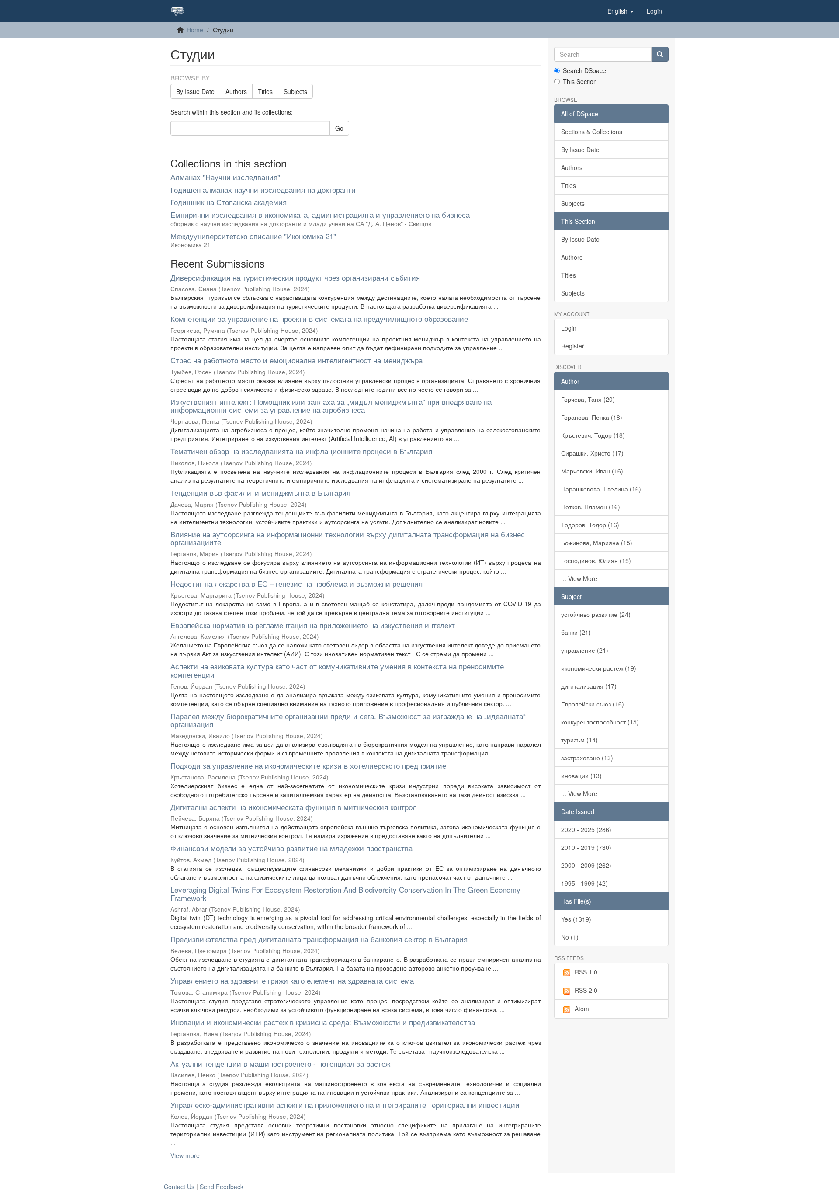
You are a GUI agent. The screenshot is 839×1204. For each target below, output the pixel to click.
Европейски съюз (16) (592, 703)
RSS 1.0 (586, 971)
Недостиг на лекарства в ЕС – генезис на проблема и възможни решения (296, 583)
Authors (236, 91)
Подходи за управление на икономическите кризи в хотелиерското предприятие (308, 765)
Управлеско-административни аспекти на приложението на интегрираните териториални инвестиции (345, 1104)
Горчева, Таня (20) (588, 399)
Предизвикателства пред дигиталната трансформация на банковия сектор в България (319, 938)
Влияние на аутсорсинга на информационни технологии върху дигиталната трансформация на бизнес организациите (347, 538)
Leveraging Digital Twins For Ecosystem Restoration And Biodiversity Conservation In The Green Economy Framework (345, 893)
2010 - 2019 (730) (586, 847)
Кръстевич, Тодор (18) (593, 435)
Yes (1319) (576, 919)
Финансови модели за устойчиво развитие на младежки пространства (291, 847)
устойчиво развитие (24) (596, 614)
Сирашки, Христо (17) (592, 453)
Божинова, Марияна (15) (596, 542)
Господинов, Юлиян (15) (596, 560)
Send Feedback (221, 1186)
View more (185, 1155)
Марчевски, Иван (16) (592, 470)
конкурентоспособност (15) (600, 721)
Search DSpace (584, 70)
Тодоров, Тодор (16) (590, 524)
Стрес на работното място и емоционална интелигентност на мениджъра (296, 360)
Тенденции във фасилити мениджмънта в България (260, 492)
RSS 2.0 (586, 990)
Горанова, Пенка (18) (591, 417)
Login (568, 328)
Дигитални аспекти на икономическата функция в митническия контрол (293, 806)
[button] (620, 11)
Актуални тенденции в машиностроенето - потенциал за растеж (280, 1063)
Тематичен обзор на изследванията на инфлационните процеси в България (301, 450)
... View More (579, 578)
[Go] (660, 54)
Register (572, 345)
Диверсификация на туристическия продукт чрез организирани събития (295, 277)
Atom (582, 1008)
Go (339, 128)
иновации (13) (581, 775)
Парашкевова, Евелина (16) (601, 488)
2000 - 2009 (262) (586, 865)
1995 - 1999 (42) (584, 883)
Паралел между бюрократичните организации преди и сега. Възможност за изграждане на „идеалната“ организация (348, 720)
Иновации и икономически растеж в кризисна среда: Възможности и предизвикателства (322, 1021)
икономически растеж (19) (598, 668)
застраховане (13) (587, 757)
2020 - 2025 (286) (586, 829)
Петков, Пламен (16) (590, 506)
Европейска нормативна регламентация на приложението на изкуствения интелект (312, 624)
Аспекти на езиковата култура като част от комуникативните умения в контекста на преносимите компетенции (337, 670)
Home (195, 29)
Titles (265, 91)
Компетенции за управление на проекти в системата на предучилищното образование (319, 318)
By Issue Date (195, 91)
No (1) (570, 937)
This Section (580, 81)
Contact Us (179, 1186)
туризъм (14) (579, 739)
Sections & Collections (591, 131)
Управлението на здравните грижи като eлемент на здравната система (292, 980)
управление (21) (584, 650)
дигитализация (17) (589, 686)
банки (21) (576, 632)
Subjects (295, 91)
